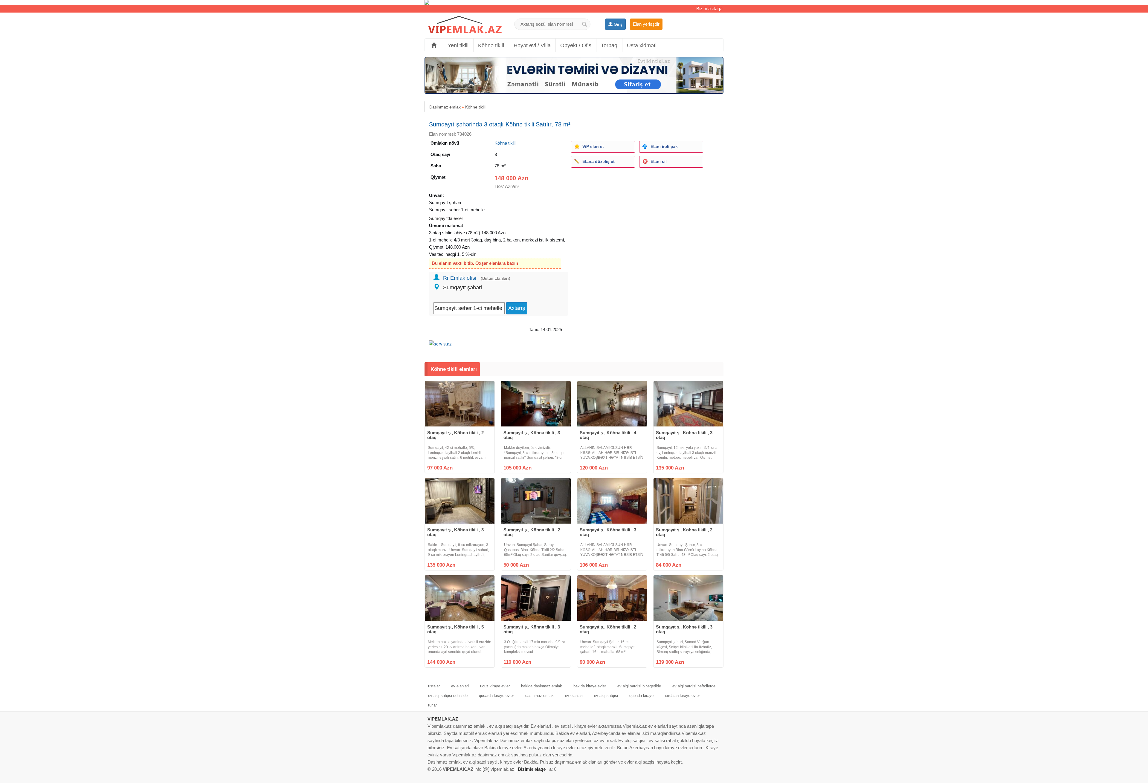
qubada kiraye (641, 695)
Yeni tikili (458, 45)
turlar (432, 705)
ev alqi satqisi (606, 695)
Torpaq (609, 45)
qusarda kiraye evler (496, 695)
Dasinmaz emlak (445, 107)
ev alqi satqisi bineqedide (639, 686)
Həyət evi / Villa (532, 45)
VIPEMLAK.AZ (443, 718)
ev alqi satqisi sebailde (448, 695)
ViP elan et (593, 146)
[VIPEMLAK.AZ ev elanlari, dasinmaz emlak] (465, 24)
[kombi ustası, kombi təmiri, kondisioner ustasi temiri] (574, 2)
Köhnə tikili (491, 45)
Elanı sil (659, 161)
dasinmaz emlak (539, 695)
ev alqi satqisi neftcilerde (693, 686)
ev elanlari (460, 686)
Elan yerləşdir (646, 24)
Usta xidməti (642, 45)
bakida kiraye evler (589, 686)
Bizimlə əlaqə (709, 8)
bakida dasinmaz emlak (541, 686)
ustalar (434, 686)
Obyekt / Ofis (575, 45)
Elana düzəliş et (598, 161)
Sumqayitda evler (446, 218)
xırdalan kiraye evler (682, 695)
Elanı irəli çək (664, 146)
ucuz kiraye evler (495, 686)
